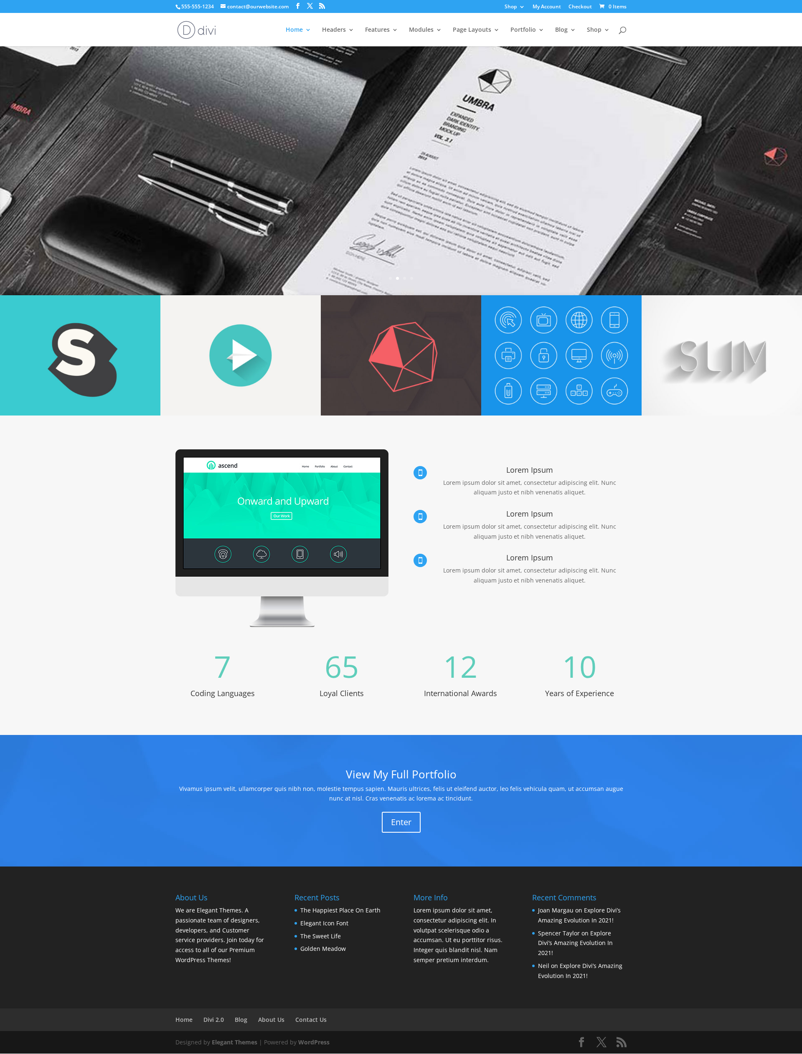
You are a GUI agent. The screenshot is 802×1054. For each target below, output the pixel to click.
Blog (561, 30)
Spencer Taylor (559, 933)
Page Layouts (472, 30)
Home (294, 30)
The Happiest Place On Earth (340, 910)
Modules (421, 30)
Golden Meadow (323, 949)
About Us (271, 1020)
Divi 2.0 (213, 1020)
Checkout (580, 7)
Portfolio (523, 30)
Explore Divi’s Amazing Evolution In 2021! (575, 943)
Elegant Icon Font (324, 923)
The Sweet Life (320, 936)
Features (377, 30)
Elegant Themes (234, 1042)
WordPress (314, 1042)
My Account (547, 7)
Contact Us (311, 1020)
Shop (511, 7)
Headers (334, 30)
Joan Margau (556, 910)
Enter (401, 822)
